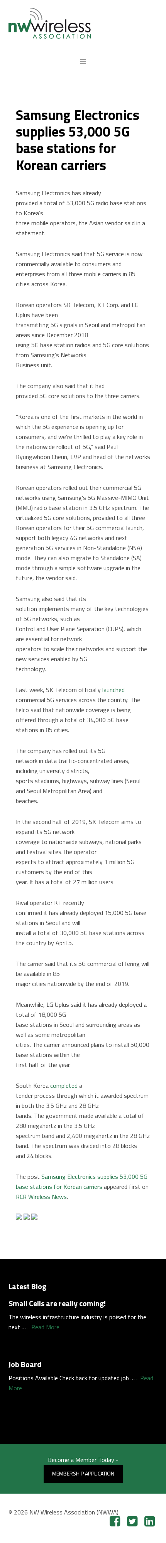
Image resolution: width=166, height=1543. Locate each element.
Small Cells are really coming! (57, 1303)
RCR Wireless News (41, 1196)
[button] (83, 61)
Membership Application (83, 1473)
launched (113, 689)
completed (64, 1085)
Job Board (24, 1364)
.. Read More (43, 1327)
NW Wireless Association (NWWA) (83, 23)
